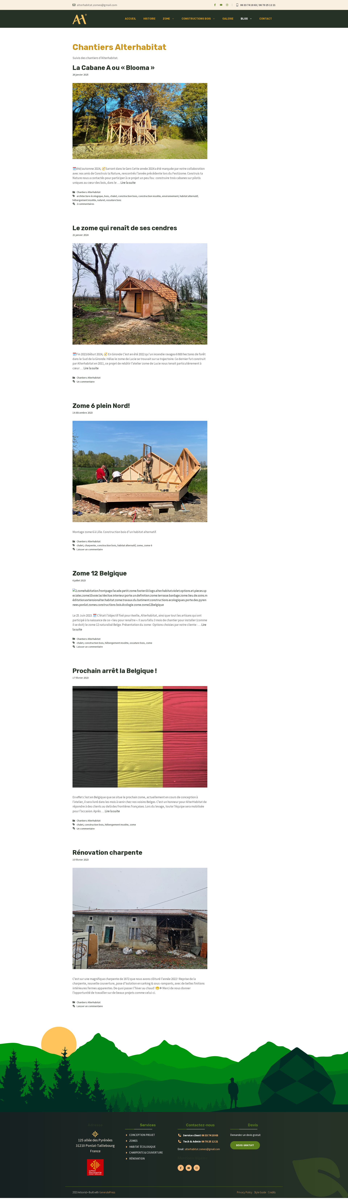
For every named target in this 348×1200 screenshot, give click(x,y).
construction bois (127, 196)
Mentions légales (193, 1158)
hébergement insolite (84, 200)
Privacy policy (244, 1192)
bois (106, 196)
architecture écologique (90, 196)
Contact (265, 18)
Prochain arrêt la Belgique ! (114, 671)
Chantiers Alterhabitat (88, 192)
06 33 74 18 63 (209, 1135)
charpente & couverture (146, 1152)
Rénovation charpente (107, 852)
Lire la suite (128, 183)
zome (140, 545)
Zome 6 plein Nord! (101, 406)
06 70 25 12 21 (209, 1141)
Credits (272, 1192)
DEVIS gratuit (245, 1145)
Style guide (260, 1192)
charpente (90, 545)
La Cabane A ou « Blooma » (113, 68)
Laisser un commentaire (90, 549)
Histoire (149, 18)
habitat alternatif (189, 196)
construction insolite (149, 196)
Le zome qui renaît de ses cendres (124, 228)
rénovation (137, 1158)
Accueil (130, 18)
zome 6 (148, 545)
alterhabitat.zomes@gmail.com (202, 1149)
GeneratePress (107, 1192)
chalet (113, 196)
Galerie (227, 18)
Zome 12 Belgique (99, 573)
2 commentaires (85, 204)
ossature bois (113, 200)
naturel (101, 200)
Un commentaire (86, 381)
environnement (170, 196)
